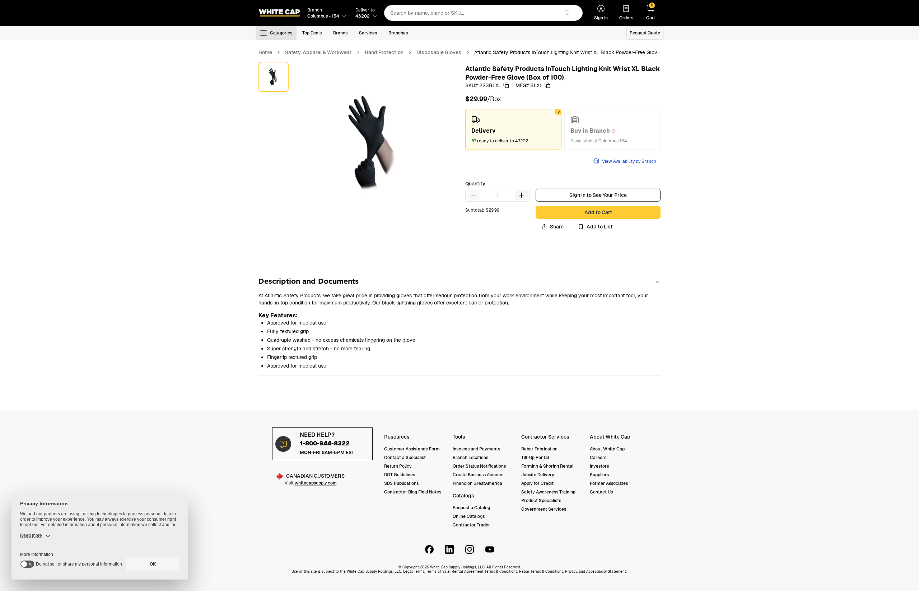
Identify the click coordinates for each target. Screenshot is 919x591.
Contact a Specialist (405, 457)
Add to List (600, 226)
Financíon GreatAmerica (477, 483)
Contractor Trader (471, 525)
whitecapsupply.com (316, 483)
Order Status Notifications (479, 466)
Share (557, 226)
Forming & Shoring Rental (547, 466)
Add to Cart (598, 212)
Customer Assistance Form (412, 449)
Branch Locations (470, 457)
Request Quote (645, 33)
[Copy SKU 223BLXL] (506, 85)
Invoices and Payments (476, 449)
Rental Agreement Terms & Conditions (484, 571)
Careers (598, 457)
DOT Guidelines (399, 475)
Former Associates (609, 483)
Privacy (571, 571)
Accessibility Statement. (607, 571)
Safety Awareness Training (548, 492)
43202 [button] (521, 141)
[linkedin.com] (449, 549)
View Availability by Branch (629, 161)
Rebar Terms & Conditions (541, 571)
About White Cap (607, 449)
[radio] (513, 129)
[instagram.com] (469, 549)
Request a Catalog (471, 508)
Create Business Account (478, 475)
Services (368, 33)
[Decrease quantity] (473, 195)
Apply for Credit (537, 483)
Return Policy (398, 466)
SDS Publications (401, 483)
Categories (281, 33)
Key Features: (278, 315)
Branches (398, 33)
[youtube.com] (489, 549)
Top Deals (312, 33)
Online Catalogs (469, 516)
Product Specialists (541, 500)
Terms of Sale (438, 571)
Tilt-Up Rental (535, 457)
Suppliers (599, 475)
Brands (340, 33)
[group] (563, 129)
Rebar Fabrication (539, 449)
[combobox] (471, 13)
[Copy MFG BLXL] (547, 85)
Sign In (601, 18)
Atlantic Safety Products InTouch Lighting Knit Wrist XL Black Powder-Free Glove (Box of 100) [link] (567, 52)
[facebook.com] (429, 549)
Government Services (543, 509)
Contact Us (601, 492)
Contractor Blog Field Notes (412, 492)
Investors (599, 466)
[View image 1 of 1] (273, 77)
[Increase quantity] (521, 195)
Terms (419, 571)
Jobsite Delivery (537, 475)
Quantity (475, 183)
